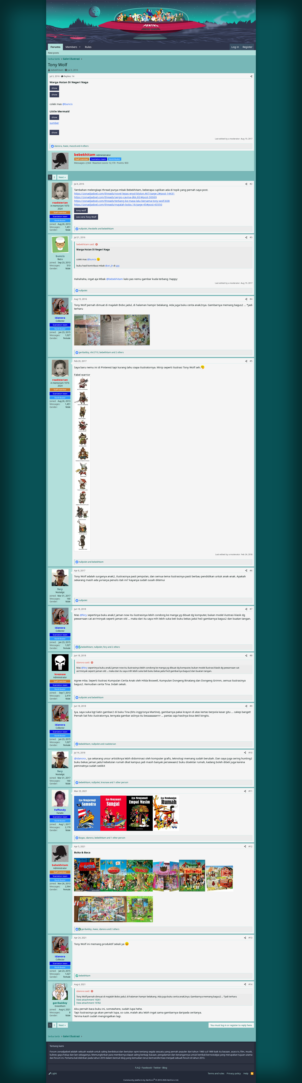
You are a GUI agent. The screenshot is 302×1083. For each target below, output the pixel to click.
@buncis (67, 104)
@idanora (80, 758)
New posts (53, 52)
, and (96, 228)
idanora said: (83, 662)
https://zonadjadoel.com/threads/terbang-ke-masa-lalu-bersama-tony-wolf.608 (122, 201)
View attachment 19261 (88, 999)
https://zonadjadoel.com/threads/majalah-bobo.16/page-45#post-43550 (118, 204)
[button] (79, 47)
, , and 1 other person (103, 782)
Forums (55, 47)
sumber (54, 123)
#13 (250, 937)
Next (61, 177)
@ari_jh (109, 265)
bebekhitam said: (85, 244)
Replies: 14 (69, 76)
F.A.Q (137, 1067)
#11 (250, 791)
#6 (251, 570)
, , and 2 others (101, 352)
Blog (164, 1067)
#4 (251, 299)
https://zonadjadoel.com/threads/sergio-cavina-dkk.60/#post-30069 (115, 197)
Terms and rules (216, 1073)
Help (245, 1073)
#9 (251, 706)
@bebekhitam (114, 279)
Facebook (147, 1067)
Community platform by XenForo (151, 1080)
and (91, 562)
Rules (88, 47)
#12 (250, 846)
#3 (251, 237)
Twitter (157, 1067)
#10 (250, 752)
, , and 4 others (71, 146)
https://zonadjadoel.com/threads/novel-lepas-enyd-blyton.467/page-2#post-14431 (124, 193)
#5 (251, 361)
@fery (83, 615)
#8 (251, 655)
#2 (251, 183)
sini (117, 265)
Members (71, 47)
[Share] (251, 76)
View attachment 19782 (88, 1002)
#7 (251, 609)
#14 (250, 984)
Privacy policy (234, 1073)
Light (54, 1073)
